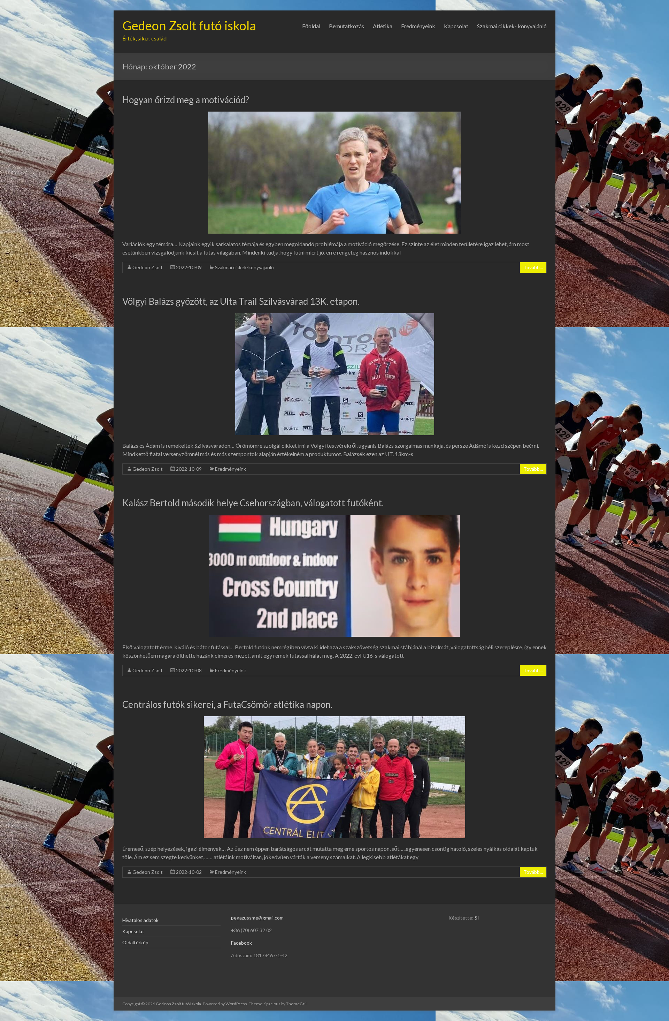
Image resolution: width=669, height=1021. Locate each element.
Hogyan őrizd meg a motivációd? (185, 99)
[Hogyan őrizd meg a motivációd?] (334, 115)
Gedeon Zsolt (147, 267)
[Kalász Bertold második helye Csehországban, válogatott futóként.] (334, 518)
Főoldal (311, 26)
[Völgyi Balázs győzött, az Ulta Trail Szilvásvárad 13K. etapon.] (334, 316)
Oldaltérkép (135, 942)
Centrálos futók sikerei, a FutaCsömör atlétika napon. (227, 704)
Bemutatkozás (346, 26)
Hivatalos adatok (140, 920)
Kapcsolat (456, 26)
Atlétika (382, 26)
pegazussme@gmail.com (257, 918)
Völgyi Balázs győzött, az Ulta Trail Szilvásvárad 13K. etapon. (241, 301)
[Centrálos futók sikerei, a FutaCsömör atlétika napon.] (334, 719)
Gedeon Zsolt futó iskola (189, 25)
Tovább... (533, 267)
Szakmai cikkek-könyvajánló (244, 267)
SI (477, 918)
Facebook (241, 943)
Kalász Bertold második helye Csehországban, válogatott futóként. (253, 502)
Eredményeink (418, 26)
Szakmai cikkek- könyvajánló (512, 26)
